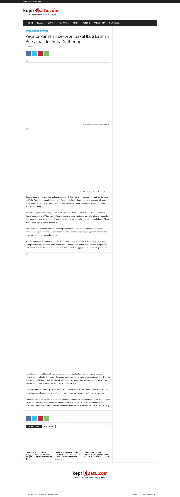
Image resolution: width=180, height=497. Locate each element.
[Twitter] (34, 53)
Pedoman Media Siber (147, 494)
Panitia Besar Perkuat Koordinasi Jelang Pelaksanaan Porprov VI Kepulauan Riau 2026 (97, 454)
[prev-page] (105, 426)
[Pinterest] (40, 53)
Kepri (50, 23)
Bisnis (75, 23)
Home (30, 23)
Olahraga (114, 23)
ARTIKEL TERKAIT (34, 426)
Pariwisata (99, 23)
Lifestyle (35, 31)
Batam (40, 23)
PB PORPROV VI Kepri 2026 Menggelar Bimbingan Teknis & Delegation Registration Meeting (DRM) (39, 455)
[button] (153, 23)
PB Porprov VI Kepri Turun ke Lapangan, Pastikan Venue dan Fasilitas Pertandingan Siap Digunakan (67, 455)
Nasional (64, 23)
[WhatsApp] (46, 53)
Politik (86, 23)
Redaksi (134, 494)
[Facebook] (28, 53)
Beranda (28, 29)
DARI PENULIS (49, 426)
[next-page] (108, 426)
